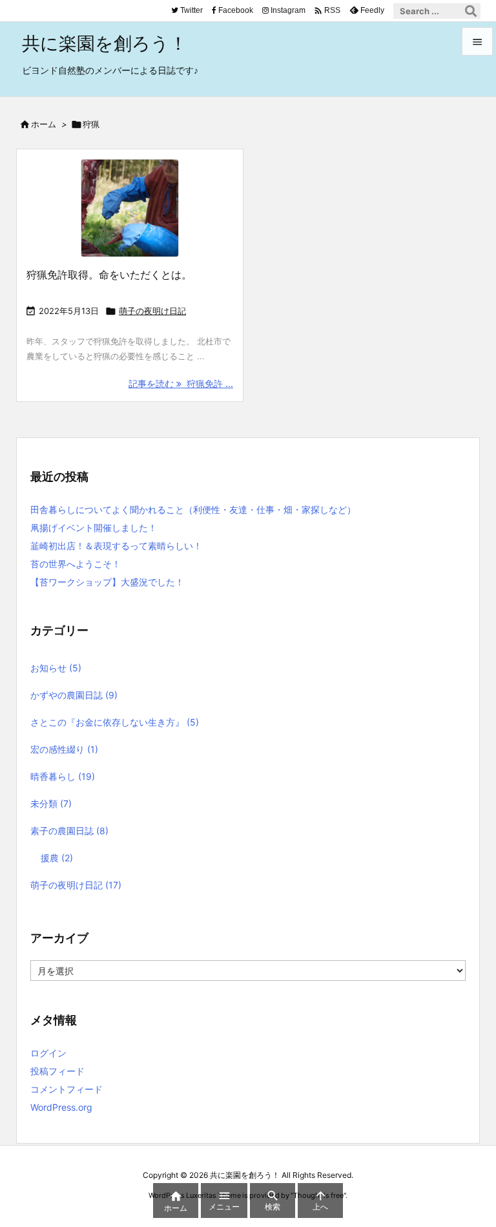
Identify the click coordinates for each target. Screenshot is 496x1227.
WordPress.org (61, 1107)
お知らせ (55, 667)
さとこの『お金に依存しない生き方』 (114, 722)
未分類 (51, 803)
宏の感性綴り (64, 749)
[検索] (470, 11)
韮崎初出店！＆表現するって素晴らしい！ (116, 545)
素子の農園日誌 (69, 830)
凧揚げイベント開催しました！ (93, 527)
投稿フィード (57, 1070)
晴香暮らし (62, 776)
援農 (57, 857)
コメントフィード (66, 1089)
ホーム (43, 124)
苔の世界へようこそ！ (75, 563)
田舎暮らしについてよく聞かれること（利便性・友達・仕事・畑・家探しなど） (193, 509)
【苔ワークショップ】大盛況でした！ (107, 581)
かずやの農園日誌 (74, 694)
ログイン (48, 1052)
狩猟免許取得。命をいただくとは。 (109, 274)
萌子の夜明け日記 (152, 311)
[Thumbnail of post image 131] (129, 208)
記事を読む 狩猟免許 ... (181, 383)
